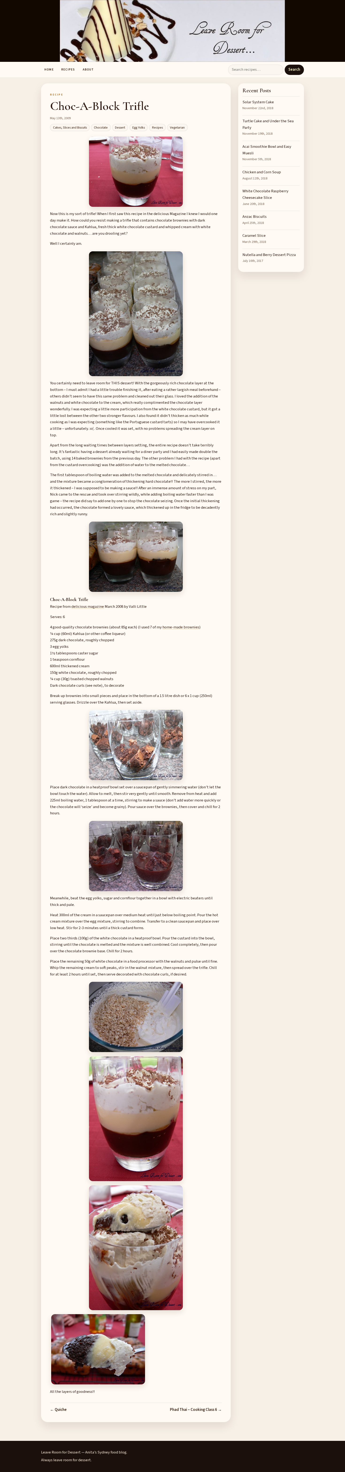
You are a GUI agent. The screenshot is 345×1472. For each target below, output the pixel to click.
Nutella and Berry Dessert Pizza (269, 257)
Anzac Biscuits (254, 219)
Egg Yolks (138, 127)
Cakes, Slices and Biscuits (70, 127)
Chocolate (101, 127)
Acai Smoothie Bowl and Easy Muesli (266, 153)
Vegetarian (177, 127)
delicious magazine (87, 606)
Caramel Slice (254, 238)
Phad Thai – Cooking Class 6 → (196, 1410)
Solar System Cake (258, 105)
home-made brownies (180, 627)
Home (49, 69)
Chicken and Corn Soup (261, 175)
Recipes (68, 69)
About (88, 69)
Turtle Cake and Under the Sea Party (268, 127)
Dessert (120, 127)
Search (294, 69)
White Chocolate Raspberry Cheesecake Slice (265, 197)
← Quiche (58, 1410)
